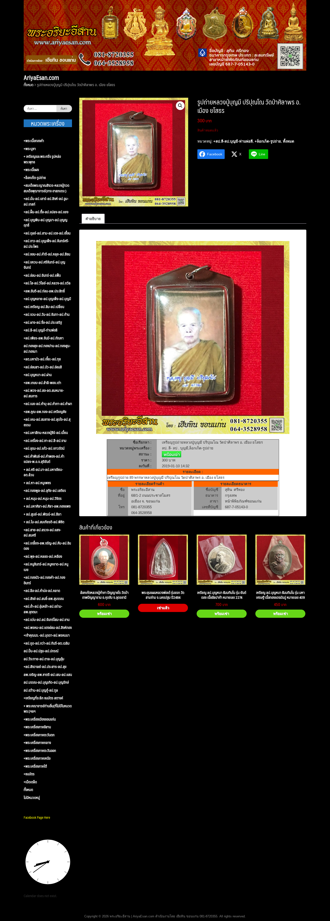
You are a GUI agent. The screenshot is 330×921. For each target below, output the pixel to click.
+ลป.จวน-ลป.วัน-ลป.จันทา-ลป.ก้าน (47, 314)
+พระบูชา (30, 148)
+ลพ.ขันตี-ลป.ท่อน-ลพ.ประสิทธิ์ (44, 291)
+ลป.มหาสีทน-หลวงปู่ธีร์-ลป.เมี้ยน (46, 432)
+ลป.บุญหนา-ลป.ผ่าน (38, 375)
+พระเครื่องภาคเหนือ (37, 758)
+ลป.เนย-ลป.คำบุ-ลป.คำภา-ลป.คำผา (48, 403)
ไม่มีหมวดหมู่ (32, 797)
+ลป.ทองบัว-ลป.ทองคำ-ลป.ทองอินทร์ (44, 580)
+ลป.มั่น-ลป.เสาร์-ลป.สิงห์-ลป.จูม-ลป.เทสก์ (46, 201)
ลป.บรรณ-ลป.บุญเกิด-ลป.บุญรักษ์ (46, 682)
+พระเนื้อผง (31, 169)
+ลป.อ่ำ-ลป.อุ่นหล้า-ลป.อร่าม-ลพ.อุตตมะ (43, 609)
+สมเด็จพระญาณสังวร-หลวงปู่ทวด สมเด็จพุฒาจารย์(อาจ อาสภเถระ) (46, 188)
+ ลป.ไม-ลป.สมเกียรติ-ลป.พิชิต (44, 522)
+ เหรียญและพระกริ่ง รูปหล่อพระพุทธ (42, 159)
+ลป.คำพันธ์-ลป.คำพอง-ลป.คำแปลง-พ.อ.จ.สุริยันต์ (44, 459)
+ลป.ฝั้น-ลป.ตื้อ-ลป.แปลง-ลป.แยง (46, 212)
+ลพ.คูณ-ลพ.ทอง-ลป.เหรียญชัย (45, 411)
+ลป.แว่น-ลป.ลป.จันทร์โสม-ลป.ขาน (47, 619)
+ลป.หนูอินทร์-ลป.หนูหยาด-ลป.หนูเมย (46, 566)
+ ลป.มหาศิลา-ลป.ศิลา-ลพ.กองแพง (47, 506)
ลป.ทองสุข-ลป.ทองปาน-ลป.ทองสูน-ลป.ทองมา (47, 348)
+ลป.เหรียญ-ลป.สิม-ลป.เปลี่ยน (44, 306)
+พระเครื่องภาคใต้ (35, 766)
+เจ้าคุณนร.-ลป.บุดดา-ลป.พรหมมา (47, 635)
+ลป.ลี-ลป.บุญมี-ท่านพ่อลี (233, 141)
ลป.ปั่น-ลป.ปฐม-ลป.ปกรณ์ (41, 651)
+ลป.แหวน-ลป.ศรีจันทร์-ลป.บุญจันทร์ (44, 264)
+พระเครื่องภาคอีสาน (37, 727)
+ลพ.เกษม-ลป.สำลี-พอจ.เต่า (42, 382)
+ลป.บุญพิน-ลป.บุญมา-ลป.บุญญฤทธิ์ (45, 222)
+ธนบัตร (29, 774)
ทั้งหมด (28, 84)
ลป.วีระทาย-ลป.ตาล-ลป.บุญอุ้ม (44, 659)
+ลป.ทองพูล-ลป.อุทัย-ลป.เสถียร (45, 490)
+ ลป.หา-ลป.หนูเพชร (37, 483)
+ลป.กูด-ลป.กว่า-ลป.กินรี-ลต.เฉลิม (47, 643)
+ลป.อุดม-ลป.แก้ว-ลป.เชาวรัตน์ (44, 448)
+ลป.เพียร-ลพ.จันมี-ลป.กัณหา (44, 338)
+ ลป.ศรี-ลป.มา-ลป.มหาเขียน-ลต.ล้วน (43, 472)
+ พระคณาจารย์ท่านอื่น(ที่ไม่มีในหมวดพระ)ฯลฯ (48, 708)
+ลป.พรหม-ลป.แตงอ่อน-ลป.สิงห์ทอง (48, 627)
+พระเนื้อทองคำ (34, 141)
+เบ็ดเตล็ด (30, 782)
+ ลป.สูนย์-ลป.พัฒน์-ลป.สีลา (42, 514)
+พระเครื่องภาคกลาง (37, 742)
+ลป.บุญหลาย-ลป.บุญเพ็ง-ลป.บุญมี (47, 299)
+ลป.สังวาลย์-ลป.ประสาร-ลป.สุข (45, 666)
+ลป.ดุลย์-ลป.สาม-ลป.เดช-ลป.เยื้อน (47, 233)
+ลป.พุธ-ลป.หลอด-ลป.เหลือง (43, 556)
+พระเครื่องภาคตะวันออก (40, 750)
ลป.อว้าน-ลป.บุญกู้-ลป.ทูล (41, 690)
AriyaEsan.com (41, 77)
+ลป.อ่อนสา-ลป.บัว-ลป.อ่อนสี (43, 367)
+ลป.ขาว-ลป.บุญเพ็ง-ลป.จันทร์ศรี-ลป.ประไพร (46, 243)
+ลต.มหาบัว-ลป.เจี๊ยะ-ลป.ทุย (42, 359)
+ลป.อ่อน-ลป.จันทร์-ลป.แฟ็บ (42, 275)
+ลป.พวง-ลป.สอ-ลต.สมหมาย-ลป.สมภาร (44, 393)
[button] (180, 105)
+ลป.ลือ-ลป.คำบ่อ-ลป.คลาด (42, 590)
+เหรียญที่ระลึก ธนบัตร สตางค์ (43, 698)
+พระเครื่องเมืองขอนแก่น (40, 719)
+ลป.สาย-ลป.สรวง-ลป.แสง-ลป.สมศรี (42, 532)
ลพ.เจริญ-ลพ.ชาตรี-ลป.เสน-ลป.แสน (48, 674)
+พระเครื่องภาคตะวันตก (39, 735)
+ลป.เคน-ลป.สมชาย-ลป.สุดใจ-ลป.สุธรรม (47, 422)
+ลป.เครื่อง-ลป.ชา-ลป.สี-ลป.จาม (45, 440)
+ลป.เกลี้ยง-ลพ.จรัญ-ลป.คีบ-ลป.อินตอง (47, 545)
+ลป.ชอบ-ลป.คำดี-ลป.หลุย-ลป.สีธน (47, 254)
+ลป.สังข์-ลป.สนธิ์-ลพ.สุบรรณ (44, 598)
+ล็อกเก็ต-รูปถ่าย (268, 141)
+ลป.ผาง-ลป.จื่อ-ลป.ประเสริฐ (43, 322)
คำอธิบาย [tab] (93, 219)
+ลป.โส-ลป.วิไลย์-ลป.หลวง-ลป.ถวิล (47, 283)
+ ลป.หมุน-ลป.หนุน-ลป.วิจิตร (43, 498)
